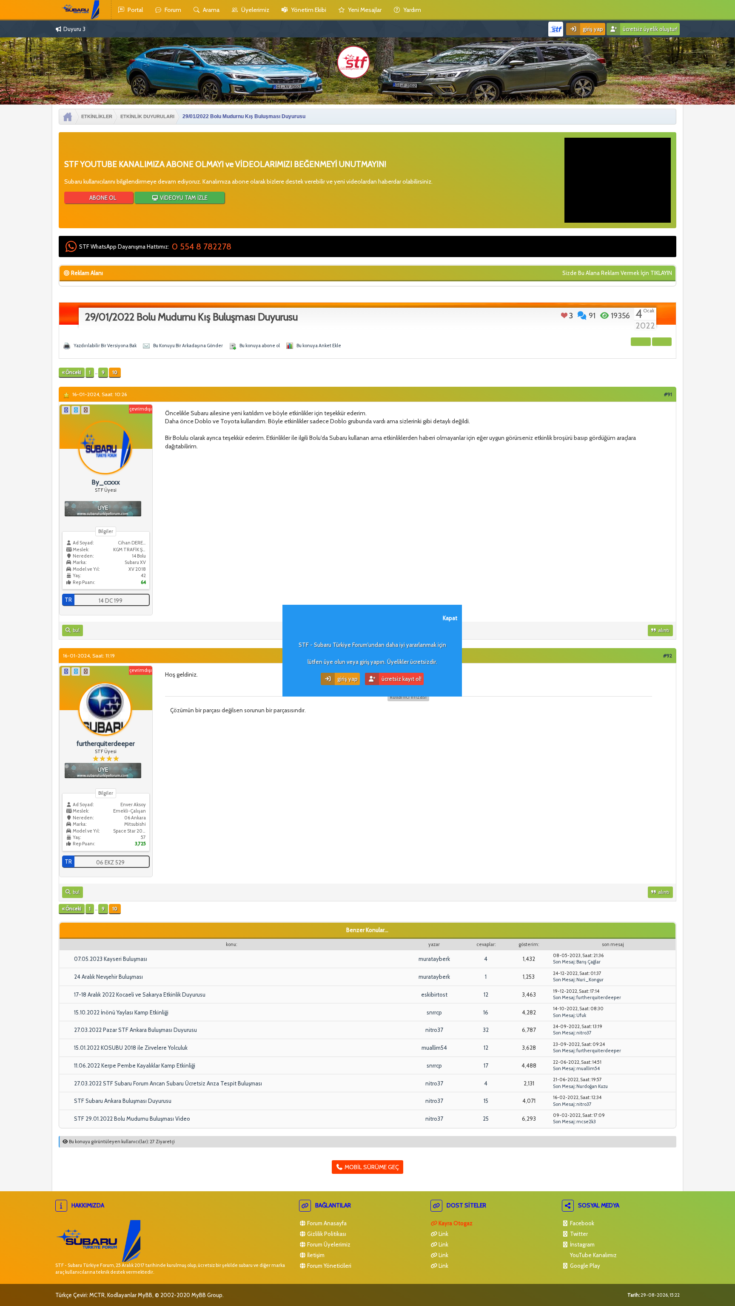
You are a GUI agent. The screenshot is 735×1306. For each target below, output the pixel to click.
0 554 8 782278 (201, 246)
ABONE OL (102, 197)
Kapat (450, 618)
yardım (411, 10)
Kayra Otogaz (455, 1223)
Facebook (581, 1223)
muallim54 (434, 1047)
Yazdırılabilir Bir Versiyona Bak (105, 345)
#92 (667, 655)
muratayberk (434, 958)
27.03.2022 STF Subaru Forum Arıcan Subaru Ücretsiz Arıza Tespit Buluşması (168, 1083)
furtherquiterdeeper (598, 997)
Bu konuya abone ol (259, 345)
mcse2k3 (586, 1122)
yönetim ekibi (308, 10)
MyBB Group (206, 1295)
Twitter (578, 1233)
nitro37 (434, 1029)
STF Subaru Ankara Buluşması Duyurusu (122, 1100)
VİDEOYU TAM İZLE (183, 197)
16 (485, 1012)
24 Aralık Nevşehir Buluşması (108, 976)
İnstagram (582, 1244)
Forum (172, 10)
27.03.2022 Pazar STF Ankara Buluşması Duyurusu (135, 1029)
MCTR (97, 1295)
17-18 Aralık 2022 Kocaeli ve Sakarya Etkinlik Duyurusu (139, 994)
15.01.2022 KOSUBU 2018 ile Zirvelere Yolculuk (131, 1047)
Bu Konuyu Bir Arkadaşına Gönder (188, 345)
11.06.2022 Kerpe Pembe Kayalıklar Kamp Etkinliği (134, 1065)
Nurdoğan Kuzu (592, 1086)
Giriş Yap (592, 28)
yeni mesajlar (364, 10)
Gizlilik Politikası (326, 1233)
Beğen (564, 315)
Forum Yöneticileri (328, 1265)
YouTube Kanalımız (593, 1255)
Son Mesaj (564, 962)
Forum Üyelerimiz (328, 1244)
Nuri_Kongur (590, 980)
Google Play (584, 1265)
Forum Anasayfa (326, 1223)
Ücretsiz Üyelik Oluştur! (649, 28)
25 (486, 1118)
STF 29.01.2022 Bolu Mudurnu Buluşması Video (132, 1118)
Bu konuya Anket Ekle (318, 345)
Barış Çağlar (588, 962)
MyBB (145, 1295)
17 (486, 1065)
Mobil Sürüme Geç (371, 1167)
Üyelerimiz (254, 10)
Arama (210, 10)
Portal (134, 10)
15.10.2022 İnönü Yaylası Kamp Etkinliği (121, 1012)
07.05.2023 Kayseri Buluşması (110, 958)
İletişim (315, 1255)
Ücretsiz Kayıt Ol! (401, 678)
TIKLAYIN (661, 272)
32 (486, 1029)
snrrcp (434, 1012)
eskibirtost (434, 994)
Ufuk (581, 1015)
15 (486, 1100)
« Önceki (71, 372)
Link (442, 1233)
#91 (668, 394)
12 (486, 994)
